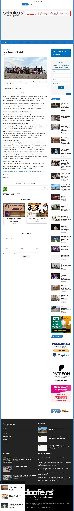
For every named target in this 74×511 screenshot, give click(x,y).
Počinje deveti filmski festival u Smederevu (65, 257)
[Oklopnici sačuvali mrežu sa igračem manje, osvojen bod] (55, 239)
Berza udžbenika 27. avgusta (65, 116)
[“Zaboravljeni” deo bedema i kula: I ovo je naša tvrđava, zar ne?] (55, 187)
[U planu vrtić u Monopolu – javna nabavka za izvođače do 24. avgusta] (55, 298)
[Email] (41, 1)
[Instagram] (36, 1)
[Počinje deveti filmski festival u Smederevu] (55, 257)
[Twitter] (34, 1)
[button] (30, 4)
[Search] (70, 51)
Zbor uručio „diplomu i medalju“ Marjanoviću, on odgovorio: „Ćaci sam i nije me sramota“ (59, 447)
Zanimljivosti (55, 42)
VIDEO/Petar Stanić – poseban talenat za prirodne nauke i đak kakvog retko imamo (66, 107)
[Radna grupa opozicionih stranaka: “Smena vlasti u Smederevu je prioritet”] (55, 127)
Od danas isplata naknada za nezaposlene (65, 248)
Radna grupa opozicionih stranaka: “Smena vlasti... (35, 4)
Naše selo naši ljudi (9, 46)
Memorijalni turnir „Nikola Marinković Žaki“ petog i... (16, 487)
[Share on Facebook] (27, 183)
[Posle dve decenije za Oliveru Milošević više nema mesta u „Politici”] (55, 227)
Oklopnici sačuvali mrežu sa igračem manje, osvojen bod (66, 238)
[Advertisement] (37, 29)
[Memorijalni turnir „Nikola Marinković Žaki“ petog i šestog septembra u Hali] (14, 210)
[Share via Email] (34, 183)
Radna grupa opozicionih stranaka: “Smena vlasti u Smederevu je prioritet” (66, 128)
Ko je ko (28, 42)
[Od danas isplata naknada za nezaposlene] (55, 249)
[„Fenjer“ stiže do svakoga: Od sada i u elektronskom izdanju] (55, 266)
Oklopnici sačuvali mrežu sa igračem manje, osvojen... (16, 505)
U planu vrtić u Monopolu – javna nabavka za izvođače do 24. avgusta (65, 298)
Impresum (47, 6)
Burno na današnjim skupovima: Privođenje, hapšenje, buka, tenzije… (52, 464)
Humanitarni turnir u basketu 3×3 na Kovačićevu (37, 219)
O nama (26, 6)
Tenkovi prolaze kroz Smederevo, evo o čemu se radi (58, 428)
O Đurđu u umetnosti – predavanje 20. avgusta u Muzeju (66, 287)
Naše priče (20, 42)
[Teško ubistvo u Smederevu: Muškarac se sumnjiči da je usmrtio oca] (55, 176)
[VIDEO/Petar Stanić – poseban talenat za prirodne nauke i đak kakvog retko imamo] (55, 105)
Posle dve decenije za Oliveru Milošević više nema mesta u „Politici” (65, 227)
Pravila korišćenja (33, 6)
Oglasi (17, 46)
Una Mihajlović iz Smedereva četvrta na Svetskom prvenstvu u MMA (65, 276)
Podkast (14, 42)
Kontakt (41, 6)
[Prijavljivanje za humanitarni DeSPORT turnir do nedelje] (55, 309)
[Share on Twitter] (28, 183)
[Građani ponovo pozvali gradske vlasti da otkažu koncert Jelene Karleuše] (42, 439)
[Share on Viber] (33, 183)
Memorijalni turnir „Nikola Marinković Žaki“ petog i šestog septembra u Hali (66, 140)
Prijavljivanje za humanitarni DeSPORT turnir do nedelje (66, 309)
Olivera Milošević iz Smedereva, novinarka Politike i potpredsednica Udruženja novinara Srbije (53, 479)
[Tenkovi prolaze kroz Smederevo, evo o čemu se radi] (42, 430)
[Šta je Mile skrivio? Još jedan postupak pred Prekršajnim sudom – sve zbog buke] (55, 163)
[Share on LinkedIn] (30, 183)
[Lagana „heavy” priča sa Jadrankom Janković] (55, 197)
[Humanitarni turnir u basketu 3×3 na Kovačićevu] (37, 210)
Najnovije (6, 42)
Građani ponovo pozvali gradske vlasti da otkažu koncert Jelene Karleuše (59, 437)
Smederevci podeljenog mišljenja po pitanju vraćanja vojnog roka (65, 207)
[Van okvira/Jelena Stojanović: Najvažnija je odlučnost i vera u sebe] (55, 151)
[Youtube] (38, 1)
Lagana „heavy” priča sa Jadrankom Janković (65, 197)
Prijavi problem (46, 42)
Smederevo (64, 42)
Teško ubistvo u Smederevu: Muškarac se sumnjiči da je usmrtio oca (65, 176)
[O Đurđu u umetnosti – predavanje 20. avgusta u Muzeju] (55, 288)
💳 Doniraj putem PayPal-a (59, 53)
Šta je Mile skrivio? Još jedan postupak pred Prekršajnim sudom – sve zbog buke (66, 164)
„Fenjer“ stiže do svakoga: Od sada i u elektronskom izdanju (66, 266)
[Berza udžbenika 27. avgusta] (55, 118)
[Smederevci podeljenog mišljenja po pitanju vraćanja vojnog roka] (55, 207)
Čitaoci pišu (36, 42)
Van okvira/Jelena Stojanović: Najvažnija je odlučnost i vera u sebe (66, 151)
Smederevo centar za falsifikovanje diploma (16, 92)
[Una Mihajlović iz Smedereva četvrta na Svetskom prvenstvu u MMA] (55, 276)
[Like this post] (25, 183)
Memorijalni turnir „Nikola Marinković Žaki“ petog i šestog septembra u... (14, 220)
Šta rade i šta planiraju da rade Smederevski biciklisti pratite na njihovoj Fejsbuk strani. (23, 171)
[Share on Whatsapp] (31, 183)
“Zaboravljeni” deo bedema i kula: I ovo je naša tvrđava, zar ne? (66, 187)
